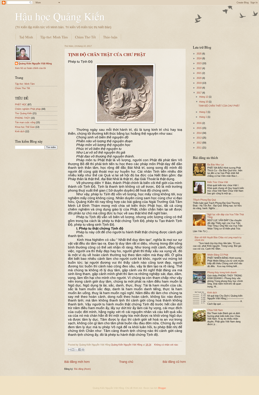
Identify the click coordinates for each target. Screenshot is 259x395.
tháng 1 (203, 117)
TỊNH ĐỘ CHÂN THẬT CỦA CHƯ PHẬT (107, 54)
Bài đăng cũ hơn (174, 362)
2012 (199, 142)
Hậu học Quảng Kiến (60, 16)
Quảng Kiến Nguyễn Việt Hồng (35, 63)
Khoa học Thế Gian (25, 127)
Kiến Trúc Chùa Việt (217, 182)
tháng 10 (204, 101)
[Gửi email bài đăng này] (69, 349)
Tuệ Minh (26, 37)
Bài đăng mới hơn (77, 362)
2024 (199, 58)
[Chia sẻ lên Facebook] (79, 349)
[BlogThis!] (73, 349)
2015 (199, 128)
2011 (199, 147)
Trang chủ (126, 362)
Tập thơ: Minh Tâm (54, 37)
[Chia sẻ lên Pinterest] (83, 349)
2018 (199, 87)
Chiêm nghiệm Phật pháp (28, 109)
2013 (199, 137)
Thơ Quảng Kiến (23, 113)
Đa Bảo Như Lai (215, 164)
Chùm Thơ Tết (85, 37)
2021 (199, 73)
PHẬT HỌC (21, 104)
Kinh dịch (19, 131)
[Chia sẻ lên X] (76, 349)
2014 (199, 133)
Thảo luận (110, 37)
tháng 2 (203, 112)
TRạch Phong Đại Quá (204, 199)
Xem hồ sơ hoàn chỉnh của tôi (30, 68)
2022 (199, 68)
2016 (199, 123)
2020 (199, 78)
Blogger (162, 388)
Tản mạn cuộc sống (25, 122)
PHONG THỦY (22, 118)
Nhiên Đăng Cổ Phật (217, 254)
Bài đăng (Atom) (82, 369)
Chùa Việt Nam (215, 310)
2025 (199, 53)
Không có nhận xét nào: (166, 344)
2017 (199, 92)
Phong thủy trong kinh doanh (222, 272)
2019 (199, 83)
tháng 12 (204, 96)
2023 (199, 63)
